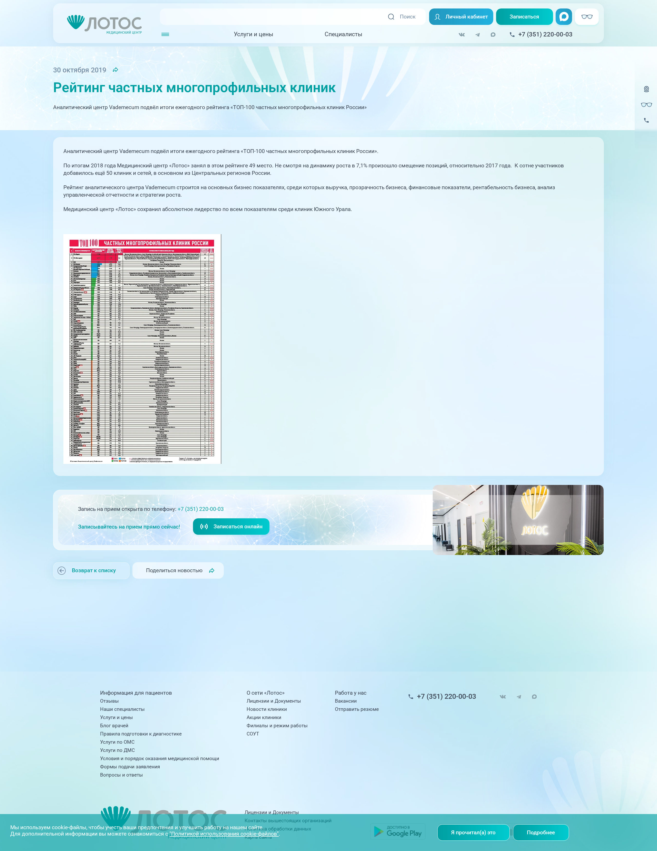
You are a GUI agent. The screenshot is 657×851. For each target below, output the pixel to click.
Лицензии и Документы (274, 701)
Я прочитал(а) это (473, 832)
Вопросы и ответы (121, 775)
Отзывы (109, 701)
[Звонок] (646, 124)
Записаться (524, 16)
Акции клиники (264, 717)
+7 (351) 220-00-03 (201, 509)
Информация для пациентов (136, 693)
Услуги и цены (253, 34)
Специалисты (343, 34)
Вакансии (346, 701)
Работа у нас (350, 693)
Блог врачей (114, 726)
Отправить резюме (357, 709)
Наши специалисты (122, 709)
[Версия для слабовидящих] (646, 105)
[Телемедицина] (646, 93)
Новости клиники (267, 709)
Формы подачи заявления (130, 767)
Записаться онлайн (238, 526)
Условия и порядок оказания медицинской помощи (159, 758)
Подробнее (541, 832)
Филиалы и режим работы (277, 726)
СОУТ (253, 734)
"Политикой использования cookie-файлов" (224, 833)
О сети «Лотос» (266, 693)
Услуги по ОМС (117, 742)
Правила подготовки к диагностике (141, 734)
